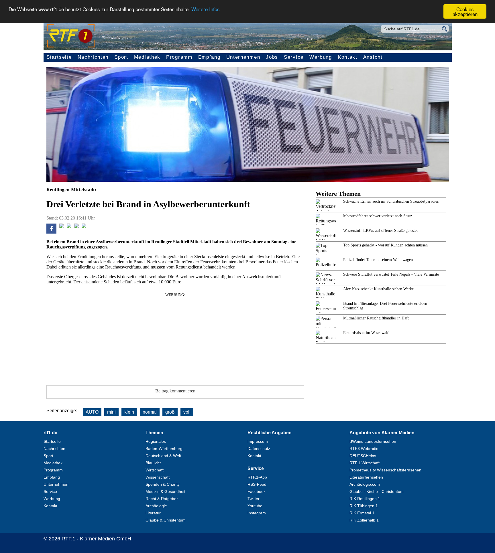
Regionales (156, 441)
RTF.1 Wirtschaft (364, 463)
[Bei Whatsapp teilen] (69, 226)
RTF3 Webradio (363, 448)
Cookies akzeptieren (465, 11)
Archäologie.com (364, 484)
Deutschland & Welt (163, 455)
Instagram (256, 513)
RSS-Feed (256, 484)
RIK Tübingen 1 (363, 505)
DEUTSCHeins (362, 455)
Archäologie (156, 505)
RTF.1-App (257, 477)
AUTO (92, 412)
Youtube (254, 505)
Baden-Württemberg (164, 448)
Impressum (257, 441)
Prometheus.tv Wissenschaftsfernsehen (385, 470)
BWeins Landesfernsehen (372, 441)
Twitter (253, 498)
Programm (179, 57)
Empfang (209, 57)
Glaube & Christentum (166, 520)
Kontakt (348, 57)
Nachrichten (93, 57)
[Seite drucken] (84, 226)
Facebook (256, 491)
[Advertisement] (175, 337)
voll (186, 412)
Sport (121, 57)
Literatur (153, 513)
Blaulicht (153, 463)
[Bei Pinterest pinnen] (76, 226)
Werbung (320, 57)
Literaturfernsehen (366, 477)
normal (150, 412)
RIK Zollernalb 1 (364, 520)
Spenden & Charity (163, 484)
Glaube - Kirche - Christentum (376, 491)
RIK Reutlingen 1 (364, 498)
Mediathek (147, 57)
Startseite (59, 57)
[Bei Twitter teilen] (61, 226)
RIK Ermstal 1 (361, 513)
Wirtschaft (155, 470)
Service (294, 57)
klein (129, 412)
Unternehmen (243, 57)
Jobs (272, 57)
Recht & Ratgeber (162, 498)
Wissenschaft (158, 477)
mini (111, 412)
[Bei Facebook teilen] (51, 232)
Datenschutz (258, 448)
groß (170, 412)
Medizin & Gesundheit (165, 491)
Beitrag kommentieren (175, 390)
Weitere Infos (205, 9)
